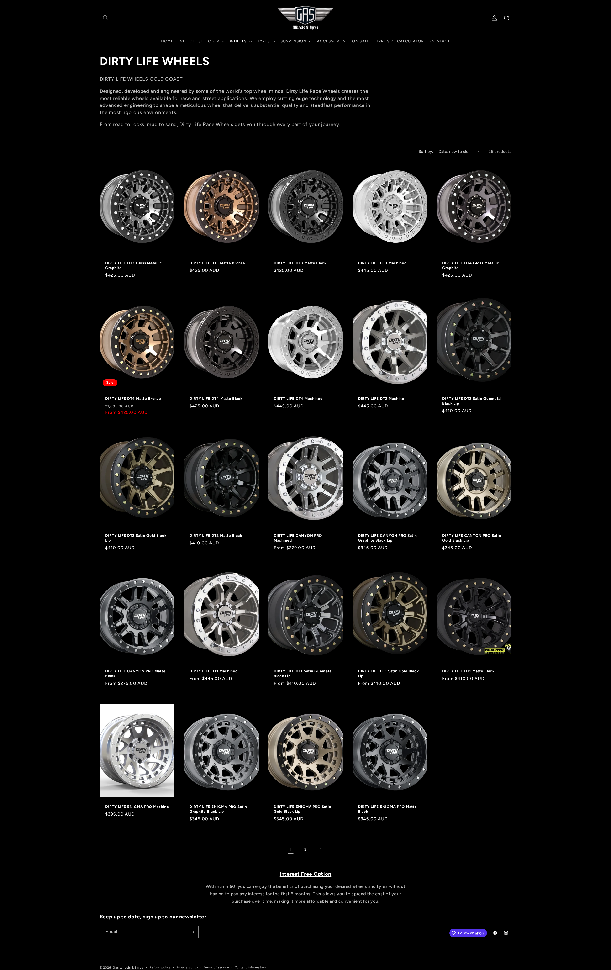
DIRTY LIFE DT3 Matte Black (300, 263)
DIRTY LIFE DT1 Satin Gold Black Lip (388, 673)
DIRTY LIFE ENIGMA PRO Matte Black (387, 809)
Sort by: (426, 151)
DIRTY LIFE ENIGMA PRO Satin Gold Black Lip (302, 809)
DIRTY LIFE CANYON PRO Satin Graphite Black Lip (387, 538)
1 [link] (291, 849)
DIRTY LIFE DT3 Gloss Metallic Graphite (133, 265)
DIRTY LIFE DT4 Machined (298, 398)
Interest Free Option (305, 874)
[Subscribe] (192, 932)
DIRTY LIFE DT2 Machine (381, 398)
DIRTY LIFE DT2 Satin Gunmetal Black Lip (472, 401)
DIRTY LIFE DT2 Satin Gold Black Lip (135, 538)
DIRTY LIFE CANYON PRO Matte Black (135, 673)
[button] (106, 18)
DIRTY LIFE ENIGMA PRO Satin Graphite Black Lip (218, 809)
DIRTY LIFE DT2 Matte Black (216, 535)
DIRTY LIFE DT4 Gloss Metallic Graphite (470, 265)
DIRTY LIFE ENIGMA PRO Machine (137, 806)
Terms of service (216, 967)
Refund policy (160, 967)
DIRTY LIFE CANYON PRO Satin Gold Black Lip (471, 538)
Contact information (250, 967)
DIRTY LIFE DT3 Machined (382, 263)
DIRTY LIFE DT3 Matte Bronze (217, 263)
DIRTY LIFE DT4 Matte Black (216, 398)
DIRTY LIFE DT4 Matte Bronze (133, 398)
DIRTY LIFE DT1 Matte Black (468, 671)
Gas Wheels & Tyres (128, 967)
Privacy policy (187, 967)
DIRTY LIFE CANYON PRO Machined (298, 538)
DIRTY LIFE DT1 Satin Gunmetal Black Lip (303, 673)
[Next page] (320, 849)
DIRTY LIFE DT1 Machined (214, 671)
